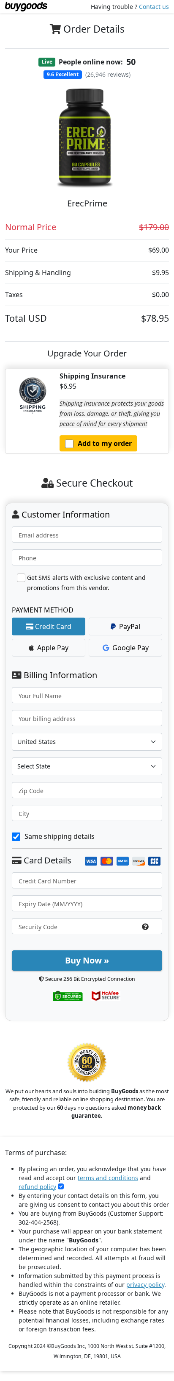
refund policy (37, 1187)
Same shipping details (59, 836)
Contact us (154, 7)
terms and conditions (108, 1178)
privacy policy (145, 1285)
